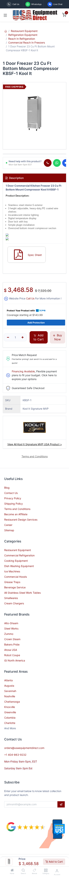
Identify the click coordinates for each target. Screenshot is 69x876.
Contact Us (11, 492)
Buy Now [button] (58, 337)
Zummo (8, 633)
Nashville (9, 696)
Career (8, 524)
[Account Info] (57, 870)
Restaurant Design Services (20, 519)
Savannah (10, 690)
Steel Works (11, 628)
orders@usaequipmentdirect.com (24, 747)
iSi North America (14, 660)
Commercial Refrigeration (19, 555)
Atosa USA (10, 649)
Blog (7, 487)
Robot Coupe (12, 655)
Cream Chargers (14, 603)
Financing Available (23, 371)
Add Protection (36, 322)
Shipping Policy (13, 503)
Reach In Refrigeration (21, 38)
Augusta (9, 685)
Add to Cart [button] (38, 337)
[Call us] (48, 163)
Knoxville (9, 706)
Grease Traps (12, 582)
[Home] (12, 870)
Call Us (30, 298)
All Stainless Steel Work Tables (22, 592)
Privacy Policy (12, 498)
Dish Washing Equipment (19, 566)
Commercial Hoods (15, 576)
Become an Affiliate (15, 514)
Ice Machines (12, 571)
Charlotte (9, 722)
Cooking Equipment (16, 560)
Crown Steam (12, 639)
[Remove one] (8, 337)
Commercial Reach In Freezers (26, 42)
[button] (61, 804)
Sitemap (9, 530)
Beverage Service (15, 587)
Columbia (9, 717)
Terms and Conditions (17, 508)
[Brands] (34, 870)
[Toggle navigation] (5, 15)
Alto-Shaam (11, 623)
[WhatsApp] (57, 163)
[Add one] (22, 337)
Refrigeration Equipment (22, 34)
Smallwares (11, 598)
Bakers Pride (12, 644)
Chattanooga (12, 701)
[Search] (23, 870)
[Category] (45, 870)
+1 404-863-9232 (15, 754)
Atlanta (8, 680)
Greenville (10, 712)
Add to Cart (55, 861)
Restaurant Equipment (24, 31)
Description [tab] (16, 177)
